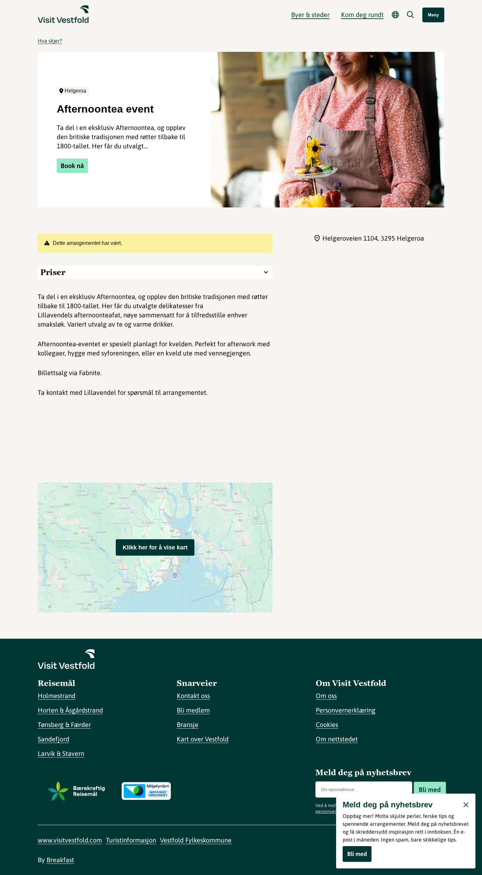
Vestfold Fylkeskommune (195, 840)
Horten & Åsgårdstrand (70, 710)
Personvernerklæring (345, 710)
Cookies (327, 724)
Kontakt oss (193, 695)
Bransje (187, 724)
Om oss (326, 695)
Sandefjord (53, 739)
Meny (433, 14)
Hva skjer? (50, 41)
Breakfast (60, 860)
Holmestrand (56, 695)
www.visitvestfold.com (70, 840)
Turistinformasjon (131, 840)
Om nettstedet (337, 739)
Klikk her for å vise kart (155, 547)
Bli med (430, 789)
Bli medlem (193, 710)
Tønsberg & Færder (64, 724)
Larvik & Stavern (61, 753)
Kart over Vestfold (203, 739)
